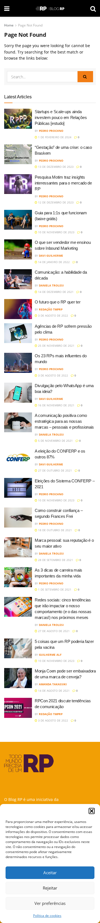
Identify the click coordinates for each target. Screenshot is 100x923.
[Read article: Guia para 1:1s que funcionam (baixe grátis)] (18, 220)
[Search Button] (93, 8)
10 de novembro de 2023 (55, 232)
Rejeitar (50, 888)
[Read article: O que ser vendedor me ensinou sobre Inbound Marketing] (18, 249)
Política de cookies (47, 915)
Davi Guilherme (51, 256)
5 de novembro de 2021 (55, 441)
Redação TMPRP (50, 309)
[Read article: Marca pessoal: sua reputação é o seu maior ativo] (18, 547)
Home (9, 25)
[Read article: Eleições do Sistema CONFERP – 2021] (18, 488)
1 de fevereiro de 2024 (54, 137)
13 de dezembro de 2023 (55, 167)
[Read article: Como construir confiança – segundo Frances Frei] (18, 517)
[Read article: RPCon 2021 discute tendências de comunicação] (18, 708)
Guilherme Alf (50, 655)
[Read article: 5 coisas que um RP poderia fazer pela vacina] (18, 648)
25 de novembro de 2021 (55, 346)
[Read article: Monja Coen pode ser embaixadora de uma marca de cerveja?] (18, 678)
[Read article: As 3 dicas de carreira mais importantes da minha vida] (18, 577)
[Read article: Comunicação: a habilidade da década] (18, 279)
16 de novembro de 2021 (55, 405)
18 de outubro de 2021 (54, 530)
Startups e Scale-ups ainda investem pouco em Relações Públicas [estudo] (61, 117)
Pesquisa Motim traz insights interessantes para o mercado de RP (63, 183)
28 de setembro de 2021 (55, 560)
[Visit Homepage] (50, 8)
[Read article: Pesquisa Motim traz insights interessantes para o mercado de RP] (18, 184)
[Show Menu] (6, 8)
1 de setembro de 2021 (54, 589)
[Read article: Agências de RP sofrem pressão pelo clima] (18, 333)
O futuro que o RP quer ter (57, 302)
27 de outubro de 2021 (54, 470)
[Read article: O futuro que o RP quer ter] (18, 309)
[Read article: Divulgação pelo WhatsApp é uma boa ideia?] (18, 393)
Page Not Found (30, 25)
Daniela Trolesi (51, 285)
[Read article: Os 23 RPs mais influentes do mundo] (18, 363)
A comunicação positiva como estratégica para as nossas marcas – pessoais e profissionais (64, 421)
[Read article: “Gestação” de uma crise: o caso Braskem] (18, 154)
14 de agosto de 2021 (53, 691)
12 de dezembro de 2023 (55, 202)
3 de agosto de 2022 (52, 315)
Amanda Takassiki (53, 684)
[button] (91, 811)
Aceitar (50, 872)
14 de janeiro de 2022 (53, 262)
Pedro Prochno (51, 131)
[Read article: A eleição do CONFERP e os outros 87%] (18, 458)
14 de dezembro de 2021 (55, 292)
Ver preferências (50, 903)
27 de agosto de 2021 (53, 631)
